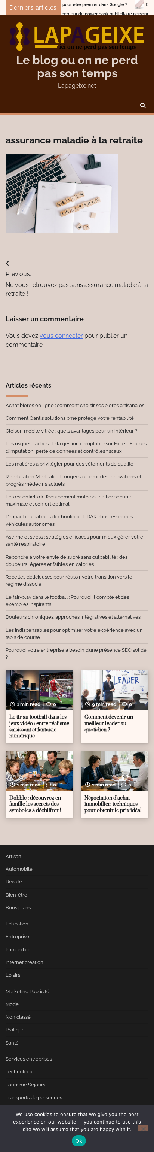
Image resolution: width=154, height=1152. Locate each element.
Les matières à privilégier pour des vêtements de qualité (69, 464)
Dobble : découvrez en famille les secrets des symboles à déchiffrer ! (35, 804)
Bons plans (18, 907)
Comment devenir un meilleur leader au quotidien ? (108, 723)
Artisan (13, 856)
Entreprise (17, 936)
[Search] (142, 105)
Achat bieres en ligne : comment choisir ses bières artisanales (75, 405)
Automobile (19, 869)
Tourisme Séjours (25, 1085)
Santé (12, 1043)
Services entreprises (29, 1059)
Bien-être (16, 895)
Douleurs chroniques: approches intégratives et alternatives (73, 617)
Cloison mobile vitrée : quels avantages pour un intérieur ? (71, 431)
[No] (143, 1128)
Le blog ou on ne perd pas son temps (77, 66)
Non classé (18, 1017)
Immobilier (18, 949)
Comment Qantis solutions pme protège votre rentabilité (70, 418)
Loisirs (13, 975)
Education (17, 924)
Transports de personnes (34, 1097)
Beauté (14, 882)
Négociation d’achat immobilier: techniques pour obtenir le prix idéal (113, 804)
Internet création (24, 962)
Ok (79, 1141)
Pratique (15, 1030)
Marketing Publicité (27, 991)
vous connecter (61, 335)
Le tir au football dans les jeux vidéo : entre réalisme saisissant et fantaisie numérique (39, 726)
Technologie (20, 1071)
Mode (12, 1004)
